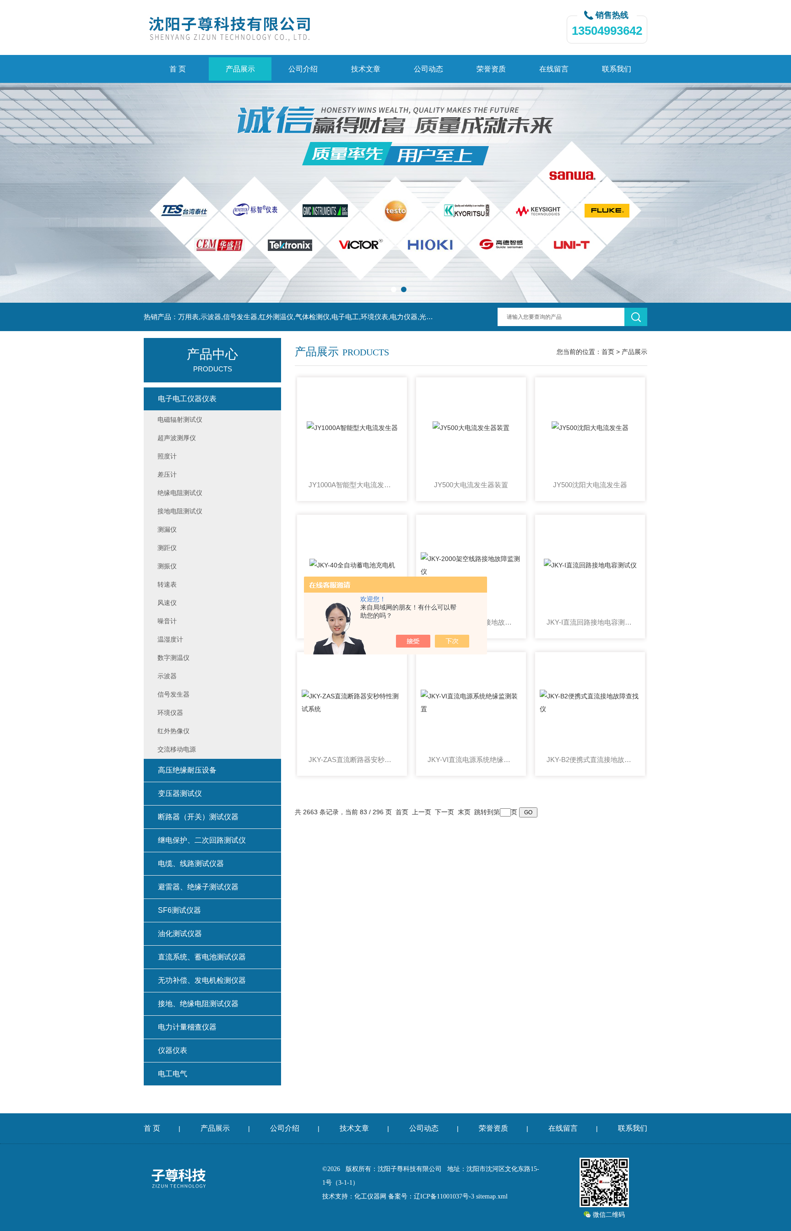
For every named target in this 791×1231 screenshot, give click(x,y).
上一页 (421, 812)
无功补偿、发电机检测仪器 (202, 980)
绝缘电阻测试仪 (179, 492)
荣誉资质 (491, 69)
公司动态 (428, 69)
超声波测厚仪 (176, 437)
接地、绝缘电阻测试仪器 (198, 1004)
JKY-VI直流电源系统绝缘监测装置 (471, 759)
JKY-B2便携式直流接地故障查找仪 (590, 759)
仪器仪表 (172, 1050)
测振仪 (167, 566)
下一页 (444, 812)
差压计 (167, 474)
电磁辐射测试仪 (179, 419)
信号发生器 (173, 694)
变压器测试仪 (180, 793)
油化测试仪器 (180, 933)
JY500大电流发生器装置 (471, 485)
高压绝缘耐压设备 (187, 770)
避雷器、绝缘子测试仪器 (198, 887)
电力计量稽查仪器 (187, 1027)
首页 (607, 351)
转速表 (167, 584)
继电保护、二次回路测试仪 (202, 840)
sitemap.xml (492, 1196)
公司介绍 (303, 69)
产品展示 (240, 69)
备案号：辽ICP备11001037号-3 (431, 1196)
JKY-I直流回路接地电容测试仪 (590, 622)
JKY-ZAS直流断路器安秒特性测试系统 (352, 759)
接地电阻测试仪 (179, 511)
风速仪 (167, 602)
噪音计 (167, 621)
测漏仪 (167, 529)
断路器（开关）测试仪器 (198, 817)
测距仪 (167, 547)
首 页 (177, 69)
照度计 (167, 456)
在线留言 (554, 69)
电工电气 (172, 1074)
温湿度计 (170, 639)
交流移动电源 (176, 749)
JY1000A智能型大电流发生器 (352, 485)
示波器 (167, 676)
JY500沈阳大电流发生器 (590, 485)
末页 (464, 812)
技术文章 (365, 69)
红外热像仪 (173, 731)
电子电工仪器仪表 (187, 399)
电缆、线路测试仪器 (191, 863)
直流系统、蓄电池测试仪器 (202, 957)
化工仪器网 (370, 1196)
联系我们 (616, 69)
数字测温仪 (173, 657)
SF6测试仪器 (179, 910)
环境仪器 (170, 712)
